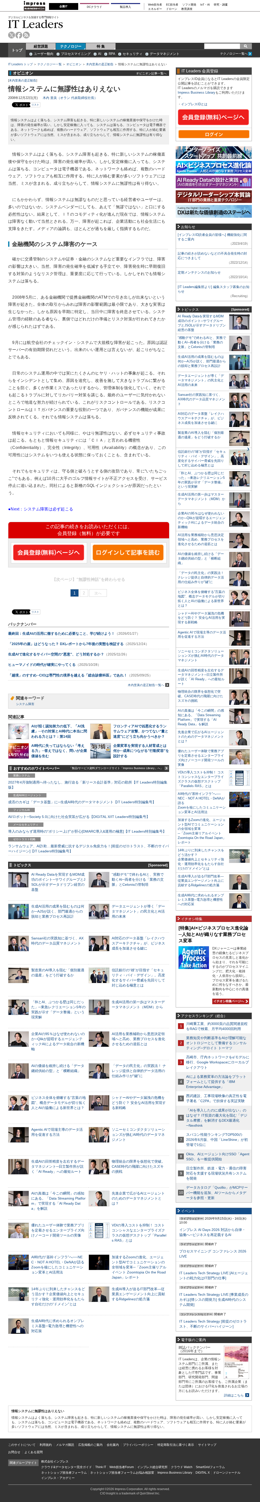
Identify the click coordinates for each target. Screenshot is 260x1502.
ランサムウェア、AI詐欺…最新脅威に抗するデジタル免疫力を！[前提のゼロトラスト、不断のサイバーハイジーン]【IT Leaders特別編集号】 (88, 848)
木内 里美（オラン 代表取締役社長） (70, 98)
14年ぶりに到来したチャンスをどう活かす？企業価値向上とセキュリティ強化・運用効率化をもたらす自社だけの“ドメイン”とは (201, 859)
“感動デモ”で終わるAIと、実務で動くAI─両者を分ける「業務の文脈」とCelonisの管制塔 (138, 879)
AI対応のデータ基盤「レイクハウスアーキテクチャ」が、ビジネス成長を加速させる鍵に (138, 943)
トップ (17, 50)
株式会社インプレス (55, 1461)
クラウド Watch (181, 1467)
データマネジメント (165, 54)
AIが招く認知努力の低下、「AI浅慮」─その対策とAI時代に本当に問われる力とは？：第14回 (59, 731)
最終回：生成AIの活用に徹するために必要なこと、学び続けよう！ (61, 633)
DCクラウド (94, 6)
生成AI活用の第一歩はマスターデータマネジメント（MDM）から (201, 498)
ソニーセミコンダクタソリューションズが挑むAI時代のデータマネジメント (138, 1134)
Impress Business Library (196, 92)
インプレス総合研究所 (152, 1467)
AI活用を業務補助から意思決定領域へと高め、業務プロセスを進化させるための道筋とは (138, 1039)
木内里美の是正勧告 (99, 64)
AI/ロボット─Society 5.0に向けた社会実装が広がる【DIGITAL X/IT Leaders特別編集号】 (79, 817)
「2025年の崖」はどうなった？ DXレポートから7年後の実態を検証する (66, 644)
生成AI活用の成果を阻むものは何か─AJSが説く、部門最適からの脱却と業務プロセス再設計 (57, 911)
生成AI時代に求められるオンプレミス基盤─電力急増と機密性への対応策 (57, 1326)
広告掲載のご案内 (90, 1445)
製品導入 (125, 6)
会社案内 (113, 1445)
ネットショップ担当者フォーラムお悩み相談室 (122, 1472)
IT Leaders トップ (20, 64)
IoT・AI (205, 4)
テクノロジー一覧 (49, 64)
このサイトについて (22, 1445)
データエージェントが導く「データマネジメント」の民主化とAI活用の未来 (138, 911)
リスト (35, 104)
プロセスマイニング (76, 54)
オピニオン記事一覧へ (151, 73)
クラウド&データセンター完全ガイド (66, 1467)
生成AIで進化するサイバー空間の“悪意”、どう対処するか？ (56, 654)
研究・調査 (221, 4)
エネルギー (155, 9)
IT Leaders (35, 23)
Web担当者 (155, 4)
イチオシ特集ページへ (228, 1001)
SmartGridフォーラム (210, 1467)
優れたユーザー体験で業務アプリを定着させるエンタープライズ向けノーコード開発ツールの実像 (58, 1230)
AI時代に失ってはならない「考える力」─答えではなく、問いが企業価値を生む (59, 751)
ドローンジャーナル (226, 1472)
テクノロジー (71, 46)
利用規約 (46, 1445)
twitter (11, 35)
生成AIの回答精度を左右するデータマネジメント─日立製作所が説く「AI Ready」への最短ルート (57, 1166)
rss (26, 35)
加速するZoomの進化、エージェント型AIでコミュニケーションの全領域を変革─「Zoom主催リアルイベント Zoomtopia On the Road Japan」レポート (139, 1267)
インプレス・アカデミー (58, 1478)
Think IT (100, 1467)
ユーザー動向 (44, 54)
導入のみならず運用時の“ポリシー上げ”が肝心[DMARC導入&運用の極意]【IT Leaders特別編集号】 (87, 831)
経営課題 (41, 46)
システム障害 (25, 704)
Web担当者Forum (121, 1467)
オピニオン (74, 64)
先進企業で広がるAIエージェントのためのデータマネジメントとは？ (138, 1198)
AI (99, 54)
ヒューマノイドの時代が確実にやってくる (42, 665)
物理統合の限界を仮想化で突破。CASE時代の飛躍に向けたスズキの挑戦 (138, 1166)
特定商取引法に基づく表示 (175, 1445)
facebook (18, 35)
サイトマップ (207, 1445)
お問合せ (14, 1452)
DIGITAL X (203, 1472)
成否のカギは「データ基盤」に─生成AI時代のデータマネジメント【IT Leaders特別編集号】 (82, 802)
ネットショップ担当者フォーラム (64, 1472)
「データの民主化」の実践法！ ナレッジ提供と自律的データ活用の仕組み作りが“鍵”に (139, 1071)
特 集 (101, 46)
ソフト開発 (189, 4)
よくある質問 (33, 1452)
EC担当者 (172, 4)
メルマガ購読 (65, 1445)
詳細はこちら (234, 1395)
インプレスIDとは (194, 104)
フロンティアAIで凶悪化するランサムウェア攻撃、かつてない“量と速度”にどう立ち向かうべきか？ (140, 731)
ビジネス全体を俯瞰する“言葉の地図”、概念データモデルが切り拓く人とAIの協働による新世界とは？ (58, 1103)
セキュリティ (132, 54)
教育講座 (186, 9)
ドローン (171, 9)
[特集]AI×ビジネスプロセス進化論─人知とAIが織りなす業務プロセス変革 (213, 934)
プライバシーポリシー (138, 1445)
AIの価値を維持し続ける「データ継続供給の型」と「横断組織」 (201, 558)
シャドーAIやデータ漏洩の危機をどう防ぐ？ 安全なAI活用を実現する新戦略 (139, 1103)
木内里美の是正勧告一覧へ (146, 685)
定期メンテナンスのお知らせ (199, 272)
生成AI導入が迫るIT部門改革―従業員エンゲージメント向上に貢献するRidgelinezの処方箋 (138, 1294)
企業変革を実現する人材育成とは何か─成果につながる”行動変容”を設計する (141, 751)
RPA (112, 54)
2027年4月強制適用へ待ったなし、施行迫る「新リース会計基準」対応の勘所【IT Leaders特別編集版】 (87, 784)
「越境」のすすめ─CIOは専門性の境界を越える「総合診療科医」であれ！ (67, 675)
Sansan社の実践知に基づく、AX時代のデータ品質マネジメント (201, 399)
